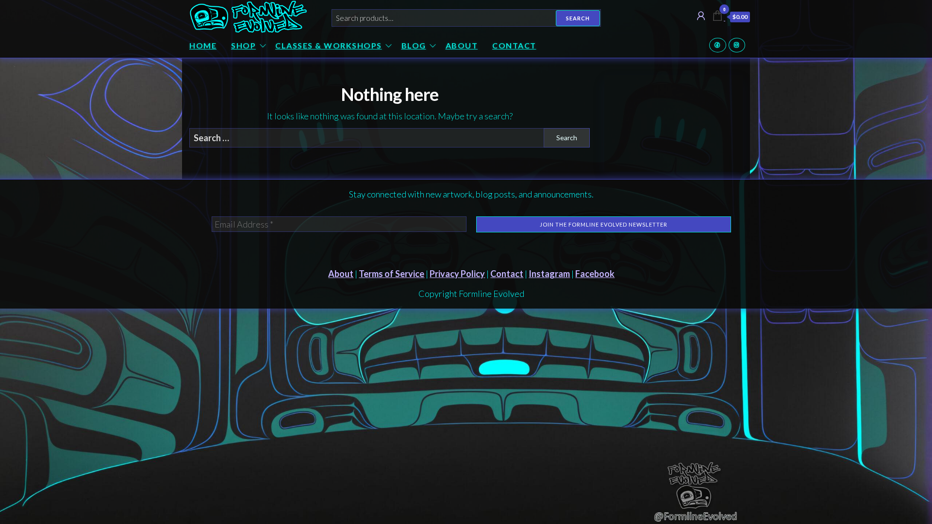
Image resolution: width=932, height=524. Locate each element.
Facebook (717, 45)
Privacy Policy (457, 273)
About (462, 45)
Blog (413, 45)
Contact (514, 45)
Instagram (737, 45)
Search (578, 18)
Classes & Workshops (328, 45)
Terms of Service (391, 273)
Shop (243, 45)
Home (202, 45)
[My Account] (701, 15)
